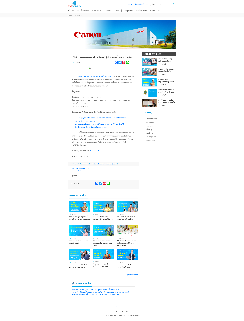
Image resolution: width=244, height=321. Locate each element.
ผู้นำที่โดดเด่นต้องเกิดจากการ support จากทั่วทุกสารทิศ (166, 102)
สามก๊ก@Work (141, 11)
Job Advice (108, 11)
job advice (110, 292)
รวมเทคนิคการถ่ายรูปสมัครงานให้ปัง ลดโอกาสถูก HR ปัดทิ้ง (165, 61)
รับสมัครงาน (114, 294)
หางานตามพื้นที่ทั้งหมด (79, 171)
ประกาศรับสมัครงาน (141, 4)
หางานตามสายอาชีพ (122, 292)
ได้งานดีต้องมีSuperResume (82, 292)
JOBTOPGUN (94, 151)
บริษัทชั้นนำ (104, 294)
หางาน (130, 4)
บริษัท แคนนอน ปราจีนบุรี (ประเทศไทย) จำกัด (94, 77)
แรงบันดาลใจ (84, 294)
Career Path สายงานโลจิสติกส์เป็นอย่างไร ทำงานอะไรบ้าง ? (166, 71)
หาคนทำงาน (94, 294)
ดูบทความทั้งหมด (132, 274)
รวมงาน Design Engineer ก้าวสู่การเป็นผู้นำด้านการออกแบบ (166, 82)
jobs (100, 290)
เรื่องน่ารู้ (119, 11)
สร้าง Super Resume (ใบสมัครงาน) (102, 164)
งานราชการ (96, 11)
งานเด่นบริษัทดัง (83, 11)
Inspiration (129, 11)
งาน (95, 290)
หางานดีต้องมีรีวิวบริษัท (111, 290)
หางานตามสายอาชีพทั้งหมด (80, 169)
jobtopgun (89, 290)
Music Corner (155, 11)
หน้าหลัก (71, 11)
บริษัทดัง (75, 294)
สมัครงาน (75, 290)
